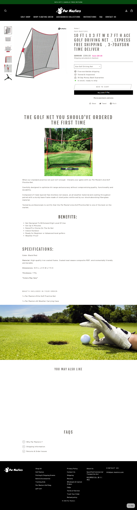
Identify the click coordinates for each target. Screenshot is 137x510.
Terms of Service (73, 491)
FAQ (100, 17)
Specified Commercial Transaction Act (95, 473)
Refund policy (72, 497)
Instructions (89, 17)
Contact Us (111, 17)
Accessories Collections (68, 17)
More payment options (103, 98)
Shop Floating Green (43, 17)
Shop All (39, 468)
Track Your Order (73, 494)
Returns (70, 478)
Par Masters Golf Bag (43, 485)
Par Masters (81, 31)
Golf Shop (25, 17)
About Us (90, 468)
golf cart (39, 488)
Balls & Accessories (43, 478)
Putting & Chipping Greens (45, 475)
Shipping (77, 58)
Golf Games (40, 472)
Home (76, 28)
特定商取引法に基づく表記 (95, 478)
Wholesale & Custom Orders (74, 483)
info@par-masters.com (115, 472)
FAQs (69, 487)
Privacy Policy (72, 468)
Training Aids (40, 482)
